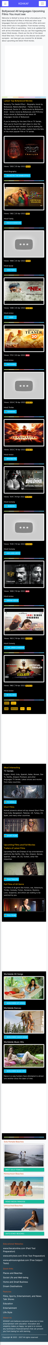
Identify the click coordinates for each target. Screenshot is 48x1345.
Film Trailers (12, 879)
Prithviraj (11, 364)
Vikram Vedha (12, 600)
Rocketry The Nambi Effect (18, 176)
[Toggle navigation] (42, 3)
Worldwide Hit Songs (15, 1003)
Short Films (12, 836)
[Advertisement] (24, 70)
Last (28, 708)
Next (22, 708)
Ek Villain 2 (11, 695)
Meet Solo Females (14, 1170)
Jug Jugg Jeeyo (13, 553)
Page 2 (13, 703)
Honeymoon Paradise (15, 1202)
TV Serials (11, 802)
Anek (11, 317)
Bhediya (11, 506)
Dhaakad (11, 412)
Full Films (11, 915)
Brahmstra (11, 459)
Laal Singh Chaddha (15, 648)
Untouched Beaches (14, 1234)
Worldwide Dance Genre (17, 1037)
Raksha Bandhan (13, 223)
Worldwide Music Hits (16, 1071)
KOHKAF (23, 3)
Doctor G (11, 270)
